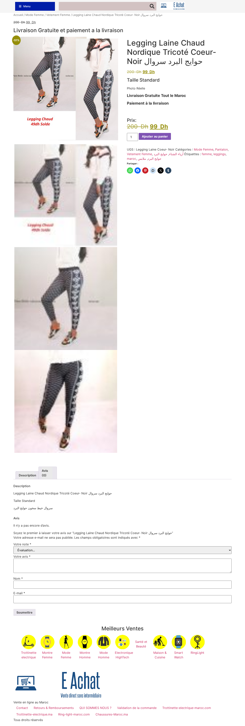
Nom (18, 578)
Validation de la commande (137, 708)
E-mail (19, 593)
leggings (219, 154)
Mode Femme (34, 15)
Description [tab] (26, 475)
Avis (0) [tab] (45, 473)
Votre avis (21, 556)
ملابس (142, 159)
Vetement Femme (58, 15)
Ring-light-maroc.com (74, 714)
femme (207, 154)
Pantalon (221, 149)
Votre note (22, 544)
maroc (131, 159)
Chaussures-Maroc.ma (112, 714)
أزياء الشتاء (176, 154)
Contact (22, 708)
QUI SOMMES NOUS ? (95, 708)
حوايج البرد (160, 154)
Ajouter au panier (155, 136)
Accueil (18, 15)
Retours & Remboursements (54, 708)
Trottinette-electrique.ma (34, 714)
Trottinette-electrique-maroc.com (186, 708)
